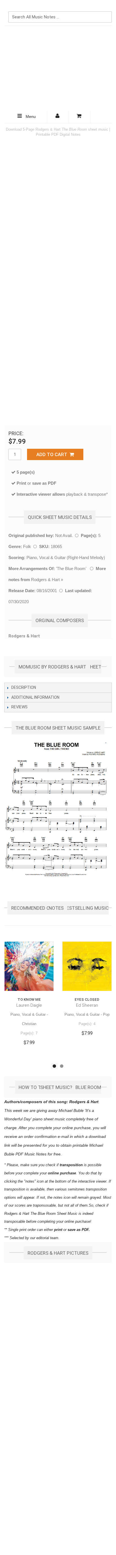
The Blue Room (71, 568)
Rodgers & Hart (45, 579)
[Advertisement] (58, 68)
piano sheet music (49, 1119)
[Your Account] (58, 117)
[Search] (106, 7)
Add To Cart (53, 454)
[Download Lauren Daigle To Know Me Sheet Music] (29, 966)
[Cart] (79, 117)
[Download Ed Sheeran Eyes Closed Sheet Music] (87, 966)
